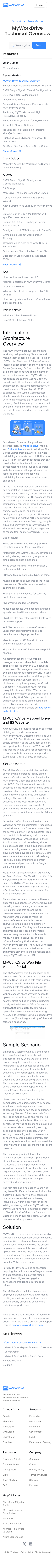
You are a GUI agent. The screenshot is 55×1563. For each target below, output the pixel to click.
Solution (7, 1364)
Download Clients (12, 1459)
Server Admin (12, 1351)
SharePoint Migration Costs (14, 1503)
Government (35, 1431)
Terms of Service (38, 1474)
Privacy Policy (36, 1469)
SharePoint (9, 1437)
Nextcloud (8, 1426)
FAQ (5, 1485)
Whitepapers (9, 1469)
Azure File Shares (12, 1523)
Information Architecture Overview (22, 1342)
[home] (13, 5)
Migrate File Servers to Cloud (13, 1530)
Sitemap (33, 1480)
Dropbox (7, 1442)
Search (39, 45)
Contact (33, 1464)
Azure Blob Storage (13, 1537)
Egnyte (6, 1416)
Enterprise (34, 1416)
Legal (32, 1437)
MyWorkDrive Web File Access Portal (24, 1356)
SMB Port (8, 1518)
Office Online (15, 449)
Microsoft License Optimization (12, 1512)
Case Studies (10, 1480)
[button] (49, 5)
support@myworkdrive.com (27, 1325)
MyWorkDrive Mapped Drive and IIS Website (28, 1347)
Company (34, 1459)
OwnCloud (8, 1431)
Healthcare (35, 1421)
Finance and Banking (40, 1442)
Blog (5, 1474)
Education (34, 1426)
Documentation (11, 1464)
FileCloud (8, 1421)
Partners (33, 1485)
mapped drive (30, 445)
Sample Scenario (12, 1360)
